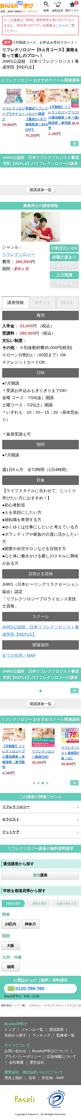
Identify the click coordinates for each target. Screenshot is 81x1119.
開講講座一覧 (41, 190)
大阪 (10, 945)
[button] (40, 691)
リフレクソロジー (18, 254)
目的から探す (15, 1035)
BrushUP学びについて (50, 1051)
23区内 (10, 924)
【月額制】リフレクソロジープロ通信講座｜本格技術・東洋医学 (59, 117)
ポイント (42, 302)
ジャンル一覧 (32, 1029)
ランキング (41, 1035)
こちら (60, 25)
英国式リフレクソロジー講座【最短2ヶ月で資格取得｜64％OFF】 (36, 119)
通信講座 (56, 1029)
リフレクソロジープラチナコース (13, 114)
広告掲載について (61, 1056)
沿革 (32, 1078)
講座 (40, 875)
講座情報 (15, 302)
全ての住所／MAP (19, 655)
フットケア (10, 832)
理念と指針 (13, 1078)
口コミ (67, 302)
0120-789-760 (29, 988)
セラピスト (10, 819)
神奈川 (30, 924)
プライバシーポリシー (22, 1056)
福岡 (10, 967)
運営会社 (37, 1062)
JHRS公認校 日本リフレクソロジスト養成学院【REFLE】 (40, 631)
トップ (9, 1029)
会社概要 (16, 1062)
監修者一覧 (65, 1035)
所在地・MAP (53, 1078)
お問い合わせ (15, 1051)
